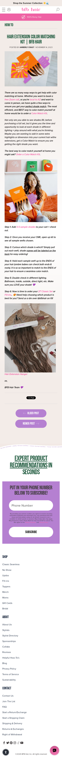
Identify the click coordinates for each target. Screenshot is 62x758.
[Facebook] (4, 743)
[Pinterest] (11, 743)
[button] (5, 752)
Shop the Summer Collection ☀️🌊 (31, 3)
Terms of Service (30, 522)
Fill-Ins (8, 294)
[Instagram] (15, 743)
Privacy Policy (43, 522)
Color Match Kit (39, 113)
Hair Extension (12, 374)
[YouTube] (22, 743)
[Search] (58, 10)
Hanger (23, 374)
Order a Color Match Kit (28, 154)
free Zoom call (12, 99)
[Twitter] (8, 743)
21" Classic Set (45, 291)
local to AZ (35, 99)
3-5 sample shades (25, 227)
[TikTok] (18, 743)
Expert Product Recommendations (28, 461)
